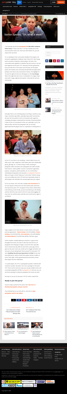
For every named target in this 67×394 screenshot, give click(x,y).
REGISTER (61, 2)
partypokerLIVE (23, 46)
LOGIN (53, 2)
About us (4, 351)
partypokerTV (6, 10)
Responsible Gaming (37, 2)
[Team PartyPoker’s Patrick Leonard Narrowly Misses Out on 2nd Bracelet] (37, 326)
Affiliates (14, 362)
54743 (14, 377)
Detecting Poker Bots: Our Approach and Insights (57, 111)
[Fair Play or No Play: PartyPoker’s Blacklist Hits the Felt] (54, 76)
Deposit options (5, 354)
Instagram (36, 360)
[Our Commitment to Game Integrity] (23, 326)
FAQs (8, 351)
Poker (19, 2)
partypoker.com (27, 270)
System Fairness (48, 357)
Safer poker (15, 356)
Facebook (36, 356)
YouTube (40, 357)
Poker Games (26, 354)
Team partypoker (47, 6)
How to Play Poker (27, 351)
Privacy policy (15, 357)
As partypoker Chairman (33, 173)
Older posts (56, 6)
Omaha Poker (26, 360)
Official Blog (36, 351)
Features (15, 6)
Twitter (35, 357)
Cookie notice (15, 360)
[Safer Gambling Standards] (35, 386)
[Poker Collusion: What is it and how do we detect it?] (9, 326)
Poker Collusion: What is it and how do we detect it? (9, 333)
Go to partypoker (59, 13)
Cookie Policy (57, 371)
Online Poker (22, 6)
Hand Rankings (26, 357)
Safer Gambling (48, 356)
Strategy (40, 6)
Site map (4, 356)
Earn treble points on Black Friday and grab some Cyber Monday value (13, 311)
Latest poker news (7, 6)
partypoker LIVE (32, 6)
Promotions (26, 366)
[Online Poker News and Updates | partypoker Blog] (9, 2)
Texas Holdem (26, 356)
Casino (24, 2)
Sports (29, 2)
